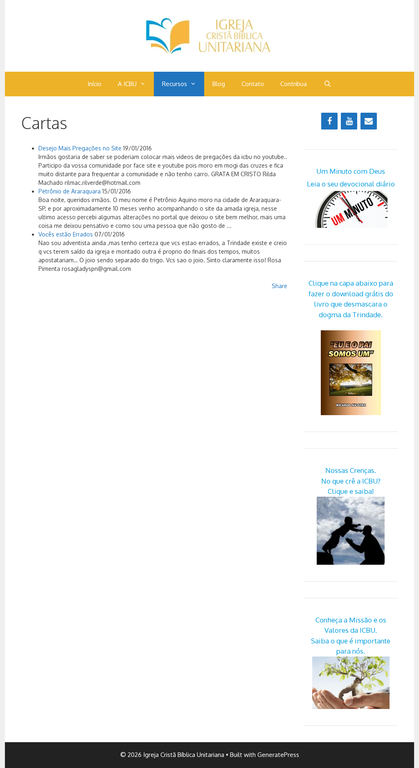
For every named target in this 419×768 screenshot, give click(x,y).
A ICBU (127, 84)
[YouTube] (349, 121)
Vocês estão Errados (65, 234)
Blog (218, 84)
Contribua (293, 84)
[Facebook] (329, 121)
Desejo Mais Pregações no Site (80, 148)
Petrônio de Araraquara (69, 191)
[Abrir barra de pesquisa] (327, 84)
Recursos (174, 84)
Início (94, 84)
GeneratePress (278, 755)
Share (279, 285)
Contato (252, 84)
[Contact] (368, 121)
